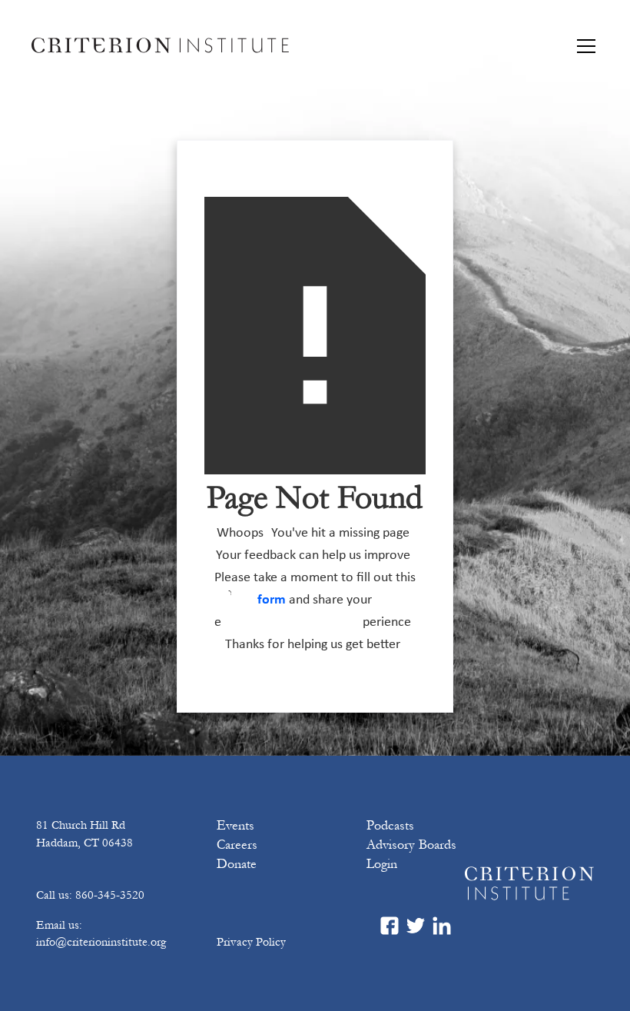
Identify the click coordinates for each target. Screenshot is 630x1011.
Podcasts (390, 825)
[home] (160, 45)
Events (235, 825)
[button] (583, 46)
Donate (237, 864)
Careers (237, 845)
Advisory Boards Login (411, 854)
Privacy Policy (251, 942)
